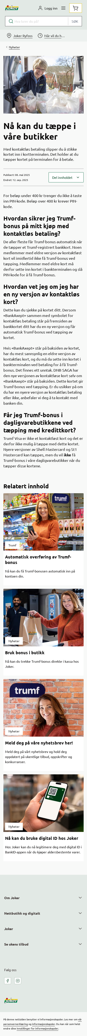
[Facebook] (7, 980)
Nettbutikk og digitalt (22, 913)
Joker (8, 928)
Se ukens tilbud (16, 944)
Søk (75, 21)
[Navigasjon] (63, 8)
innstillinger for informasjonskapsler (37, 1028)
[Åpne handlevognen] (75, 8)
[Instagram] (17, 980)
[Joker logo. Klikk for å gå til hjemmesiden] (12, 8)
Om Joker (12, 898)
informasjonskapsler (43, 1024)
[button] (66, 177)
